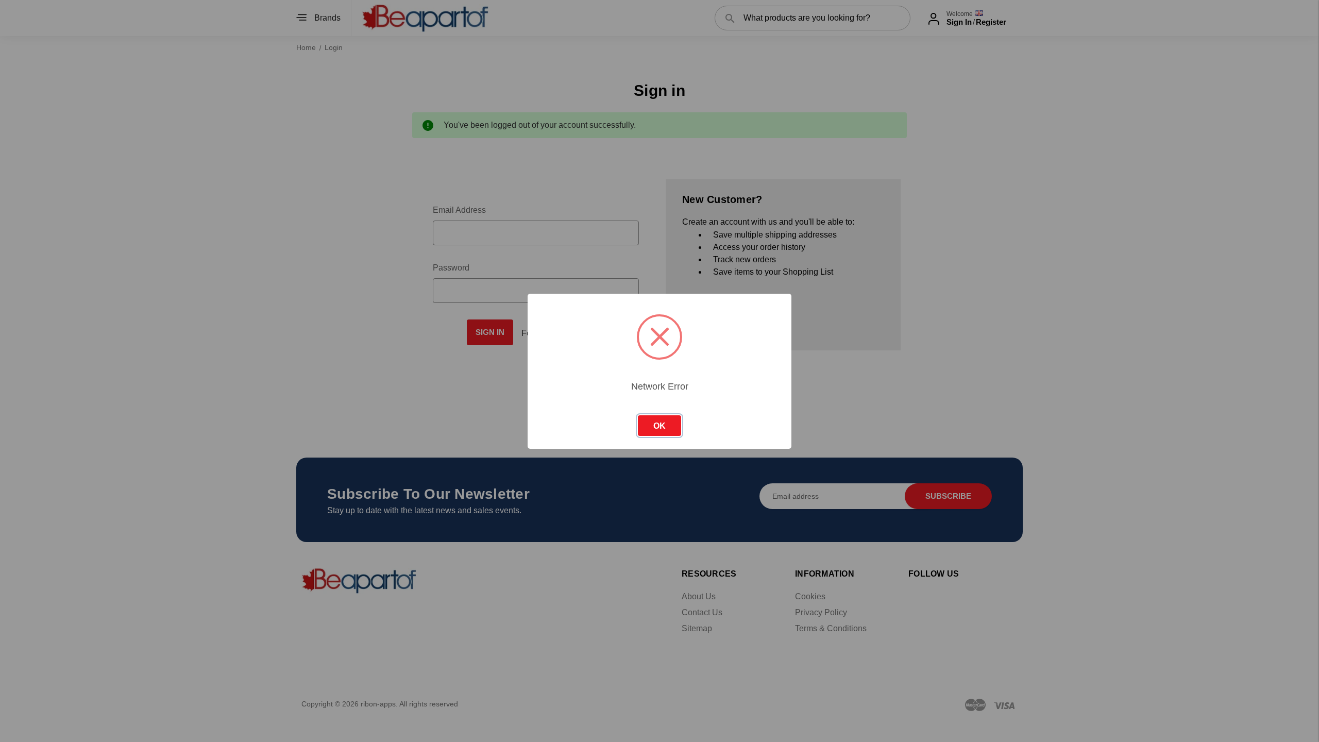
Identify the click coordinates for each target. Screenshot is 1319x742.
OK (659, 425)
